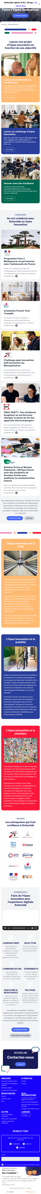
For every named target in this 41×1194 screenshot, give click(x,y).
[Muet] (32, 928)
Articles (3, 1096)
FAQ (2, 1101)
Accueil (4, 24)
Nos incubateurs (28, 1094)
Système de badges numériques (7, 1115)
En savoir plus (9, 276)
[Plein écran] (36, 928)
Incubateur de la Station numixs (30, 1108)
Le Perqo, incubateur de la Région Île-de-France (28, 1098)
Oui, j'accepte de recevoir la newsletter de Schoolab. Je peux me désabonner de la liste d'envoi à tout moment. (22, 1166)
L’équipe (23, 1083)
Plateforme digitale (6, 1087)
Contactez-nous (15, 518)
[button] (20, 920)
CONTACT (20, 1064)
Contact (23, 1081)
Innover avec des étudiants (9, 1090)
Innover (6, 1078)
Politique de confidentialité (9, 1118)
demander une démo (20, 1029)
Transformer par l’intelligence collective (9, 1084)
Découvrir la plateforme (20, 1035)
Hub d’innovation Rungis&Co (29, 1102)
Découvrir (9, 97)
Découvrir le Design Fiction (9, 1081)
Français (25, 1115)
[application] (20, 920)
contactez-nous (21, 15)
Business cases (6, 1098)
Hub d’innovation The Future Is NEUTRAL (30, 1105)
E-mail (3, 1155)
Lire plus (29, 518)
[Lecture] (5, 928)
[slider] (19, 928)
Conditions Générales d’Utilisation (7, 1122)
